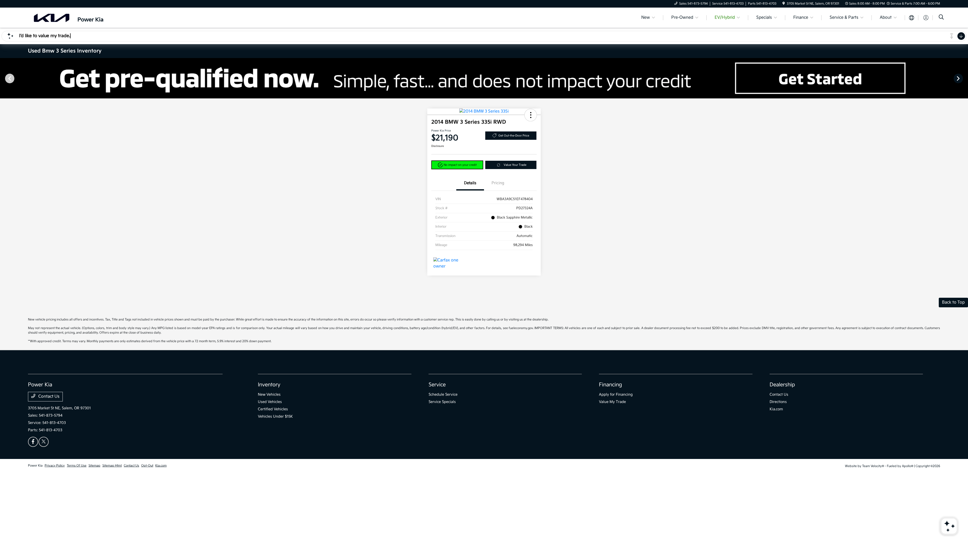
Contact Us (48, 396)
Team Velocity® (873, 466)
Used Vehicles (270, 402)
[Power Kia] (71, 17)
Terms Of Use (76, 466)
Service (437, 385)
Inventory (269, 385)
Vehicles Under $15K (275, 416)
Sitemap (94, 466)
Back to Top (953, 302)
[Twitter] (44, 442)
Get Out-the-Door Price (513, 135)
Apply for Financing (616, 394)
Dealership (782, 385)
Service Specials (442, 402)
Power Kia (35, 466)
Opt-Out (147, 466)
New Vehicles (269, 394)
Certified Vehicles (273, 409)
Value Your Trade (515, 165)
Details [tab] (470, 183)
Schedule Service (443, 394)
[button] (530, 115)
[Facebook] (33, 442)
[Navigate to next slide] (964, 78)
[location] (783, 4)
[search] (941, 17)
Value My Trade (612, 402)
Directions (778, 402)
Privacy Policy (55, 466)
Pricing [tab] (498, 183)
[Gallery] (484, 78)
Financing (610, 385)
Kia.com (776, 409)
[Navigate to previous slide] (4, 78)
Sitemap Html (112, 466)
